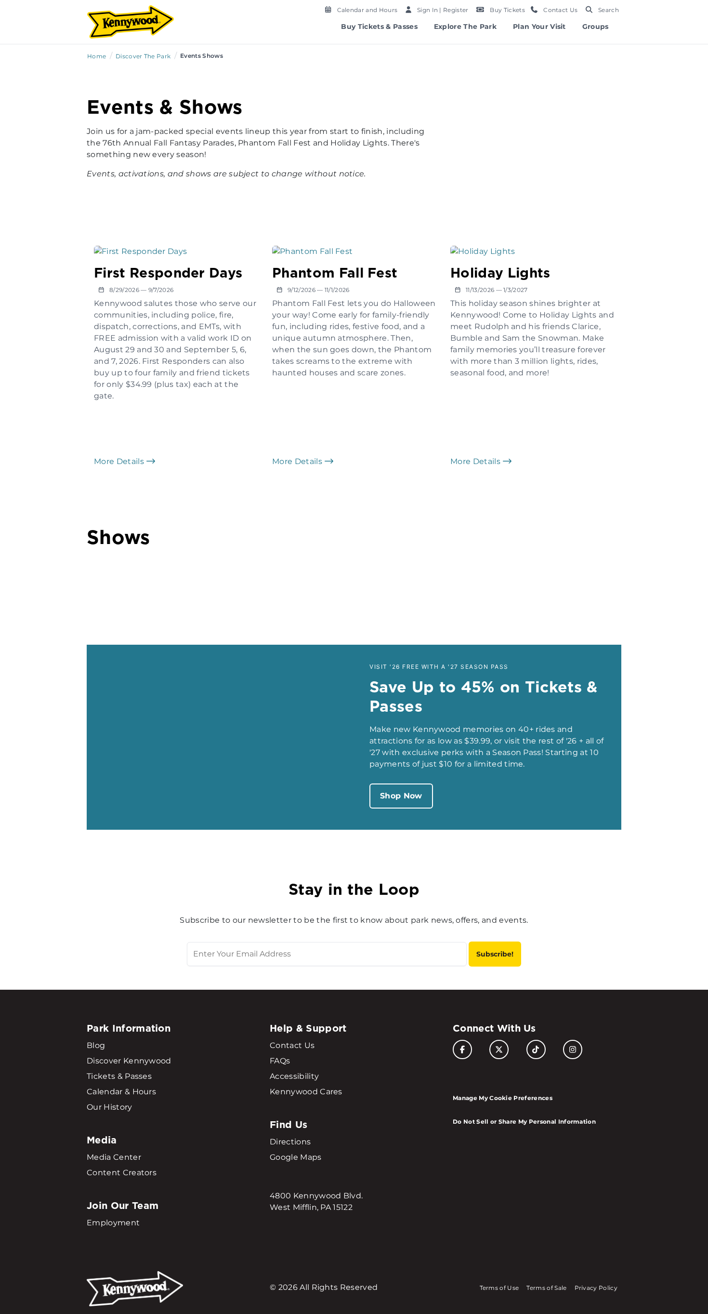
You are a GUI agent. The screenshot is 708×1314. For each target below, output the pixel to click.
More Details (120, 461)
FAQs (280, 1060)
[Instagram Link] (572, 1049)
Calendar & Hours (121, 1091)
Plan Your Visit (539, 26)
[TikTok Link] (536, 1049)
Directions (290, 1141)
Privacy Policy (596, 1287)
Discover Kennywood (129, 1060)
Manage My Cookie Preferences (502, 1098)
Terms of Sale (546, 1287)
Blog (96, 1045)
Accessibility (294, 1076)
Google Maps (296, 1157)
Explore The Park (465, 26)
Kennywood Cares (306, 1091)
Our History (109, 1107)
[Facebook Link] (462, 1049)
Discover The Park (143, 56)
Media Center (114, 1157)
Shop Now (401, 795)
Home (96, 56)
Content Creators (122, 1172)
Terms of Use (499, 1287)
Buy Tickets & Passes (379, 26)
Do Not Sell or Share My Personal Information (524, 1121)
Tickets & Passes (119, 1076)
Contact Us (292, 1045)
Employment (113, 1222)
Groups (595, 26)
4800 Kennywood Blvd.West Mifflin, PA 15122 (316, 1201)
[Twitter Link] (499, 1049)
